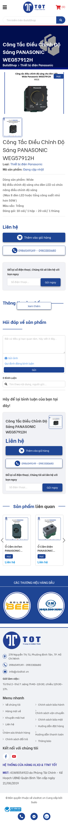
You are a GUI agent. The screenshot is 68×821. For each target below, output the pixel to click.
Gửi (34, 370)
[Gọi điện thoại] (21, 816)
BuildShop (10, 65)
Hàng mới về (13, 711)
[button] (5, 7)
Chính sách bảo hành (51, 704)
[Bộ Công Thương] (12, 809)
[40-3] (34, 93)
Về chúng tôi (12, 704)
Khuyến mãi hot (15, 717)
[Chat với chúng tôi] (34, 816)
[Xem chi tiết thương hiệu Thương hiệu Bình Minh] (23, 605)
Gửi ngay (50, 282)
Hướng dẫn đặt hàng (51, 726)
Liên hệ (9, 724)
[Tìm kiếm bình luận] (6, 384)
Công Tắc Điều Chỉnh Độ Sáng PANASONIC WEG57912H (26, 426)
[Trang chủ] (34, 7)
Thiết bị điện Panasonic (36, 65)
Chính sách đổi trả (16, 739)
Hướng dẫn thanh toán (49, 734)
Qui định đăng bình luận (19, 363)
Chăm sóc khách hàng (16, 732)
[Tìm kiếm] (60, 20)
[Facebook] (6, 756)
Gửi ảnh (13, 358)
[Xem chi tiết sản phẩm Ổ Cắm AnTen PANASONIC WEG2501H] (17, 529)
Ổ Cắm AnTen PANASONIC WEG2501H (13, 550)
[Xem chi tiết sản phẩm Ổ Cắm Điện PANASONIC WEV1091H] (49, 529)
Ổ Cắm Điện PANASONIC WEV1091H (45, 550)
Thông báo (44, 740)
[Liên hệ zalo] (46, 816)
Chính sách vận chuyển (49, 712)
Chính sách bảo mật (50, 719)
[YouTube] (14, 756)
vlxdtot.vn (39, 798)
